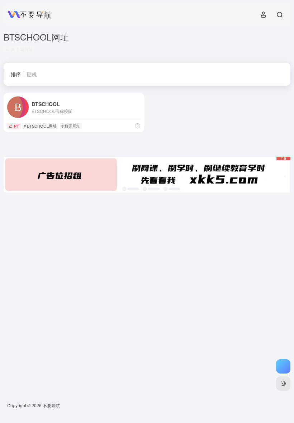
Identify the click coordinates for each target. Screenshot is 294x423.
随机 (32, 74)
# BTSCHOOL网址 (40, 126)
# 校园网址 (70, 126)
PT (16, 126)
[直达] (138, 126)
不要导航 (51, 405)
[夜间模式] (283, 383)
